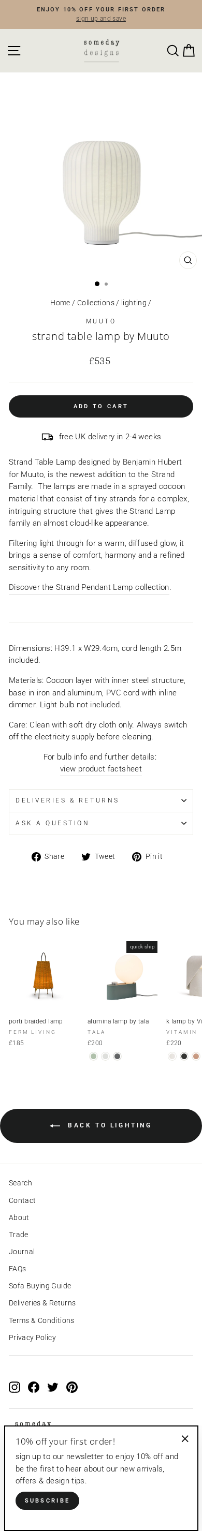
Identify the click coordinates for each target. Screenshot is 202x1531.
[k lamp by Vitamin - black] (184, 1056)
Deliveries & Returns (42, 1303)
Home (60, 303)
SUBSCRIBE (47, 1500)
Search (20, 1183)
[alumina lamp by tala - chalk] (105, 1056)
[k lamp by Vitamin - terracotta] (196, 1056)
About (19, 1217)
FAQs (17, 1269)
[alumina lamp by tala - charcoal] (117, 1056)
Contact (22, 1200)
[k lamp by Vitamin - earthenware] (172, 1056)
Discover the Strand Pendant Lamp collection (89, 587)
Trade (18, 1234)
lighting (134, 303)
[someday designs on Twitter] (53, 1387)
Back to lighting (108, 1125)
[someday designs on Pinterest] (72, 1387)
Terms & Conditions (42, 1320)
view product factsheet (101, 769)
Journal (22, 1251)
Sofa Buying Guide (40, 1286)
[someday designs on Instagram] (14, 1387)
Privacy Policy (32, 1337)
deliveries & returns (68, 800)
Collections (95, 303)
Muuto (101, 321)
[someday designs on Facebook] (33, 1387)
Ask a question (53, 823)
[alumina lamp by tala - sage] (93, 1056)
